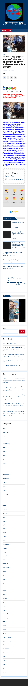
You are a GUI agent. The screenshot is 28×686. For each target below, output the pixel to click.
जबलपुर (4, 505)
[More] (15, 88)
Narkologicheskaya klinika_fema (10, 387)
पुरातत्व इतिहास (5, 556)
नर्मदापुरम (4, 536)
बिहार (4, 575)
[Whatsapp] (9, 88)
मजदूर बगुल (5, 598)
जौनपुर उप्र (5, 513)
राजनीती (4, 629)
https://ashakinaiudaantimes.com (15, 179)
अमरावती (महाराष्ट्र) (6, 443)
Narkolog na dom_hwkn (8, 378)
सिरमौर (4, 660)
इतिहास (4, 451)
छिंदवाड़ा (4, 501)
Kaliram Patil (5, 70)
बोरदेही (4, 587)
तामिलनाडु (4, 517)
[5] (16, 320)
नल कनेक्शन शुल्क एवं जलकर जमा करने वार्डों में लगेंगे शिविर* (13, 360)
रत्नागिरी (4, 625)
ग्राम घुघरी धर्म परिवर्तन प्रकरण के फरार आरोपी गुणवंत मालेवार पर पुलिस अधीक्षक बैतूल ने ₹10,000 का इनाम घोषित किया (18, 235)
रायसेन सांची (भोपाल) (7, 637)
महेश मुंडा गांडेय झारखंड (7, 614)
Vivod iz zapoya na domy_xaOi (10, 411)
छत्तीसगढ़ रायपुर (6, 498)
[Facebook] (4, 88)
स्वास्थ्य (4, 668)
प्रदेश (4, 559)
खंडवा (4, 482)
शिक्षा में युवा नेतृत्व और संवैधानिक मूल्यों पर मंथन (13, 260)
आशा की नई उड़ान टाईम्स (14, 23)
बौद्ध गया (4, 590)
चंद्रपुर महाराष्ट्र (6, 494)
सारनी (4, 656)
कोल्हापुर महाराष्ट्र (6, 478)
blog (4, 54)
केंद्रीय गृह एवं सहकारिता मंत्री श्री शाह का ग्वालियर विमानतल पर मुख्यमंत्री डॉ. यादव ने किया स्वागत (14, 380)
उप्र (3, 459)
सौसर (4, 664)
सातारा (4, 652)
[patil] (11, 320)
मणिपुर (4, 606)
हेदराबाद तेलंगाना (6, 672)
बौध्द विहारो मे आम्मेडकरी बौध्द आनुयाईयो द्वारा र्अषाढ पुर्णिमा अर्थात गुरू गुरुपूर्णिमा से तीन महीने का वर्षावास (13, 355)
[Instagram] (12, 88)
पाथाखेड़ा (4, 552)
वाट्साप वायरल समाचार (7, 641)
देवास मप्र (4, 521)
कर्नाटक (4, 471)
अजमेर (4, 436)
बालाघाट (4, 571)
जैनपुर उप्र (5, 509)
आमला (4, 447)
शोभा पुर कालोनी (6, 648)
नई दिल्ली (4, 529)
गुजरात (4, 486)
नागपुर (4, 540)
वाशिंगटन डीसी (5, 645)
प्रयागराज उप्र (5, 563)
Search (4, 328)
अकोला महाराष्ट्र (6, 432)
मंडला (4, 602)
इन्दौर (4, 455)
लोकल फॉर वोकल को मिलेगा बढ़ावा (9, 343)
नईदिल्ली (4, 532)
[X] (7, 88)
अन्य (3, 440)
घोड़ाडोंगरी (4, 490)
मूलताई (4, 621)
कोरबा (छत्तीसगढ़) (6, 474)
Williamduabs (6, 403)
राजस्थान (4, 633)
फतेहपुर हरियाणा (6, 567)
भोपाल (4, 594)
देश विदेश (4, 525)
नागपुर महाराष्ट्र (6, 544)
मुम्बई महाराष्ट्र (5, 617)
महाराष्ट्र (4, 610)
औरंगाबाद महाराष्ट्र (6, 467)
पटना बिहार (5, 548)
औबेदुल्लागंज (5, 463)
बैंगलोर (4, 579)
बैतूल (3, 583)
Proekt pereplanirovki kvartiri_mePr (11, 395)
